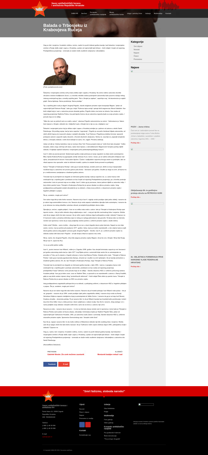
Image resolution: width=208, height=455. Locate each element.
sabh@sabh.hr (47, 437)
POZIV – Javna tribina (140, 127)
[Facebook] (82, 424)
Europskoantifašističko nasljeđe (98, 13)
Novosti (84, 13)
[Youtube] (88, 424)
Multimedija (158, 13)
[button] (178, 13)
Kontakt (168, 13)
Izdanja (148, 13)
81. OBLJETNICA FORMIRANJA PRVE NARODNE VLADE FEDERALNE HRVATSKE (147, 260)
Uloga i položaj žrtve (134, 13)
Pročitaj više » (135, 143)
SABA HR (74, 13)
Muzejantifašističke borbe (117, 13)
